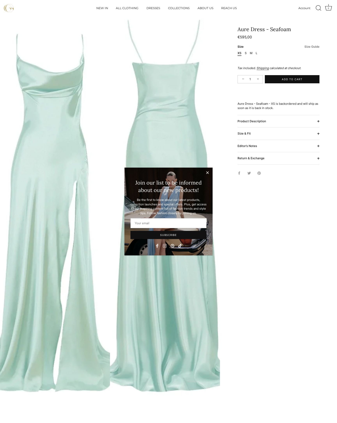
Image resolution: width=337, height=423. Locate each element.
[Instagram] (165, 245)
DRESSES (153, 8)
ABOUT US (205, 8)
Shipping (263, 68)
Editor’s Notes (247, 146)
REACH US (229, 8)
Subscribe (168, 235)
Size (278, 47)
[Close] (207, 172)
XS (239, 53)
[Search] (318, 8)
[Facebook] (157, 245)
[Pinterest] (172, 245)
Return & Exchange (251, 158)
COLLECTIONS (179, 8)
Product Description (252, 121)
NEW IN (102, 8)
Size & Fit (244, 133)
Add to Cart (292, 79)
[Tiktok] (180, 245)
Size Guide (311, 47)
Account (304, 8)
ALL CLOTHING (127, 8)
